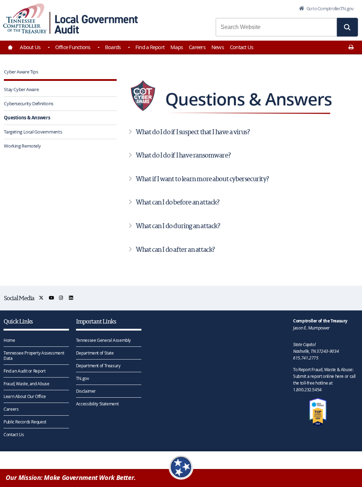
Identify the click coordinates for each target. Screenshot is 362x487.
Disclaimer (86, 391)
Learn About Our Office (25, 396)
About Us (30, 47)
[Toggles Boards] (128, 48)
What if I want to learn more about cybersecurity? (202, 179)
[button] (347, 27)
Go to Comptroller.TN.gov (329, 8)
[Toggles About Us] (48, 48)
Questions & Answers (27, 117)
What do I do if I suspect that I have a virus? (192, 132)
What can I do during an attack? (178, 226)
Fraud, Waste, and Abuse (26, 383)
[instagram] (61, 298)
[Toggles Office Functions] (98, 48)
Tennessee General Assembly (103, 340)
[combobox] (276, 27)
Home (9, 340)
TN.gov (82, 378)
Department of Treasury (98, 365)
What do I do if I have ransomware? (183, 155)
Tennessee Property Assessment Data (34, 355)
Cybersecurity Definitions (28, 103)
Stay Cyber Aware (21, 89)
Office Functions (72, 47)
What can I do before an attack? (177, 202)
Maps (176, 47)
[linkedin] (71, 298)
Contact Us (241, 47)
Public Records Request (25, 421)
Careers (197, 47)
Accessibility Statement (97, 403)
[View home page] (25, 19)
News (217, 47)
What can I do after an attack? (175, 249)
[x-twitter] (41, 298)
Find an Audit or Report (24, 371)
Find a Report (149, 47)
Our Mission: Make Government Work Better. (71, 477)
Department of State (95, 353)
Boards (113, 47)
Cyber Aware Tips (21, 72)
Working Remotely (22, 146)
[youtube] (52, 298)
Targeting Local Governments (33, 132)
